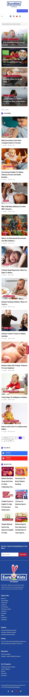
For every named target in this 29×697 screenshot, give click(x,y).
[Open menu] (2, 16)
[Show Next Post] (25, 24)
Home (2, 109)
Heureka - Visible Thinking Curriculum (10, 656)
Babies (6, 39)
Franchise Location (6, 609)
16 (6, 440)
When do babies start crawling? (14, 42)
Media (2, 615)
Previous (6, 437)
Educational (21, 492)
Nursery (3, 671)
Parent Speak (4, 600)
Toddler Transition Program (8, 667)
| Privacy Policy (11, 687)
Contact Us (4, 611)
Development (14, 39)
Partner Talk (4, 602)
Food (11, 56)
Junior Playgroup (5, 669)
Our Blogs (3, 613)
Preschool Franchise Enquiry (8, 632)
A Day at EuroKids (5, 654)
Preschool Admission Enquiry (8, 630)
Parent (18, 76)
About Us (3, 598)
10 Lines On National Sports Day (20, 504)
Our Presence (4, 607)
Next (11, 440)
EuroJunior (4, 673)
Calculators (4, 617)
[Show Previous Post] (22, 24)
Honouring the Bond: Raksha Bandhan (20, 481)
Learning (20, 474)
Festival (6, 471)
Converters (4, 619)
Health (16, 56)
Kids (11, 328)
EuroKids (6, 44)
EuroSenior (4, 675)
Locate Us (3, 605)
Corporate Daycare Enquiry (8, 634)
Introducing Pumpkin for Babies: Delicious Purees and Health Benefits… (12, 174)
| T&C (6, 687)
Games (19, 519)
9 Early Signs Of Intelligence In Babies (14, 397)
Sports (19, 496)
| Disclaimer (17, 687)
